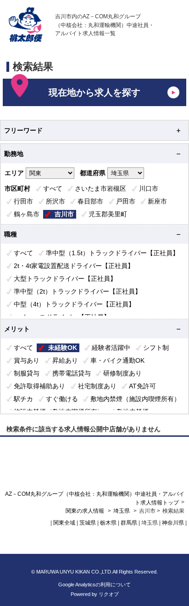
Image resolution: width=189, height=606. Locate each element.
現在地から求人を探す (94, 92)
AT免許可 (142, 386)
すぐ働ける (62, 398)
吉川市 (64, 214)
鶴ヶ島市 (26, 214)
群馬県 (129, 523)
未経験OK (62, 347)
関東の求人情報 (86, 511)
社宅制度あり (97, 386)
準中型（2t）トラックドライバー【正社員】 (77, 291)
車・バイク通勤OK (117, 360)
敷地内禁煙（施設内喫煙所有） (135, 398)
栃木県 (108, 523)
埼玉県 (121, 511)
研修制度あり (122, 373)
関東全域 (64, 523)
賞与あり (26, 360)
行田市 (23, 201)
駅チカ (23, 398)
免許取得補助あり (39, 386)
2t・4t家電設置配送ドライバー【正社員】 (74, 265)
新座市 (157, 201)
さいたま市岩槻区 (100, 188)
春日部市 (90, 201)
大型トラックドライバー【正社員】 (65, 278)
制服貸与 (26, 373)
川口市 (148, 188)
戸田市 (125, 201)
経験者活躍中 (111, 347)
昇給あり (65, 360)
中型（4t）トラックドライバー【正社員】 (74, 304)
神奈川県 (173, 523)
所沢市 (55, 201)
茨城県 (87, 523)
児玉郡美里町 (108, 214)
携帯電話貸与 (71, 373)
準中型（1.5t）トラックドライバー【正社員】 (112, 253)
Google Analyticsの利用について (94, 584)
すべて (52, 188)
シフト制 (156, 347)
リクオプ (109, 594)
